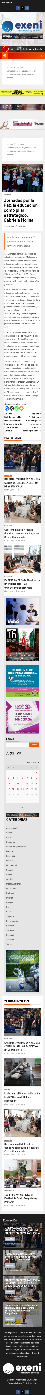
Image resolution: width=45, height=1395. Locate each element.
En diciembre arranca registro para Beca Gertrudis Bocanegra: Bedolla (32, 422)
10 (9, 783)
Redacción (10, 226)
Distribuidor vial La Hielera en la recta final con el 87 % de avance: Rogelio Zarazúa (13, 422)
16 (36, 783)
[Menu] (10, 56)
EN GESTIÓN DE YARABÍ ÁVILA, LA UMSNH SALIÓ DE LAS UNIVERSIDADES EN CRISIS (22, 584)
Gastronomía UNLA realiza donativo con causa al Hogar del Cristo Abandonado (21, 533)
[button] (10, 56)
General (9, 870)
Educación (7, 195)
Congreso (10, 842)
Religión (9, 902)
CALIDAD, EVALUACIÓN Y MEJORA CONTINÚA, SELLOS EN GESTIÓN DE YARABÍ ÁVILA (22, 482)
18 (13, 789)
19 (18, 789)
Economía (10, 856)
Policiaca (10, 893)
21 (27, 789)
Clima (8, 837)
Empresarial (11, 865)
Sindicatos (11, 926)
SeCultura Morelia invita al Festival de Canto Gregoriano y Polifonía (21, 1198)
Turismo (9, 944)
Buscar (10, 739)
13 (22, 783)
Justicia (9, 879)
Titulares (10, 940)
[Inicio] (4, 56)
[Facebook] (7, 408)
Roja (8, 907)
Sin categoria (12, 921)
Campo (9, 833)
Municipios (11, 888)
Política (9, 898)
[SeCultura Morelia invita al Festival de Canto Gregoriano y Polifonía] (22, 1173)
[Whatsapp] (16, 408)
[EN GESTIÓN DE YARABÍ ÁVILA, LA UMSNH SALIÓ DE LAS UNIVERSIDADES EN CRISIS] (22, 559)
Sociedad (10, 930)
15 (32, 783)
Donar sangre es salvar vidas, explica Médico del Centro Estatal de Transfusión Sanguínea (22, 1309)
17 (9, 789)
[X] (12, 408)
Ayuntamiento (12, 828)
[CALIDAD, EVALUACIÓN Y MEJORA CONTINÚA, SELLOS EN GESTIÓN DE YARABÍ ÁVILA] (22, 458)
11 (13, 783)
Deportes (10, 851)
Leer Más (10, 1239)
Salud (8, 912)
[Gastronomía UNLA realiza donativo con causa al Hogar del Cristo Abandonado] (22, 509)
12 (18, 783)
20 (22, 789)
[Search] (40, 55)
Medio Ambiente (13, 884)
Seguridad (10, 916)
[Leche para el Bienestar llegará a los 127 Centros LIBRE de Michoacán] (22, 1072)
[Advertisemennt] (22, 36)
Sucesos (10, 935)
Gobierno (10, 874)
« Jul (20, 807)
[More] (21, 408)
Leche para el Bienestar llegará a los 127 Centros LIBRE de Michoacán (22, 1097)
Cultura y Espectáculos (16, 847)
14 (27, 783)
